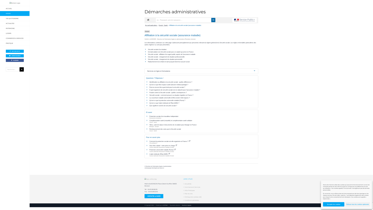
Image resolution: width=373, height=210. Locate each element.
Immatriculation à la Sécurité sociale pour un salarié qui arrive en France (170, 52)
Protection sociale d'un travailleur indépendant (163, 116)
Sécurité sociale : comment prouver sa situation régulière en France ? (171, 95)
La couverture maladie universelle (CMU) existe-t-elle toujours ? (169, 98)
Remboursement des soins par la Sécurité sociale (165, 129)
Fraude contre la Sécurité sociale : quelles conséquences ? (168, 92)
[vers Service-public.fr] (244, 20)
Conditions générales (192, 200)
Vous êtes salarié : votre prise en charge (162, 145)
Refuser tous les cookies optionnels (357, 204)
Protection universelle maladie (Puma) (161, 150)
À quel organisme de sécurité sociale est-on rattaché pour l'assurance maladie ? (174, 90)
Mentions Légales (186, 205)
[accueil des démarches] (148, 19)
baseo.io (161, 168)
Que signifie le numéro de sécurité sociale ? (163, 105)
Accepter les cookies (333, 204)
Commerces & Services (192, 187)
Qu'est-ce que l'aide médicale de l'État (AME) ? (164, 103)
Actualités (188, 184)
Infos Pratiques (190, 190)
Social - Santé (163, 25)
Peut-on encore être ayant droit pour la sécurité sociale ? (167, 87)
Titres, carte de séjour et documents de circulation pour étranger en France (173, 125)
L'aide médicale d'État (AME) (158, 154)
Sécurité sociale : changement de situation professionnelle (166, 57)
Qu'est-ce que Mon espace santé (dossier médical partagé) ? (168, 84)
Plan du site (189, 194)
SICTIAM (165, 205)
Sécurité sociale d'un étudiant (157, 49)
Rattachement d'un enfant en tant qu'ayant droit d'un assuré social (169, 62)
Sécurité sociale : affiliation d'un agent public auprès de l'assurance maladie (171, 54)
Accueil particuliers (151, 25)
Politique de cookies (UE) (193, 197)
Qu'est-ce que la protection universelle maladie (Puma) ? (167, 100)
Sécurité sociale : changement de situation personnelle (165, 59)
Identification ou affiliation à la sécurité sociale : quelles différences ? (170, 82)
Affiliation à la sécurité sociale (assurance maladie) (185, 25)
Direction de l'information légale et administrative (158, 166)
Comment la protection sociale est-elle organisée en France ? (169, 141)
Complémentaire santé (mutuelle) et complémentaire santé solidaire (170, 120)
